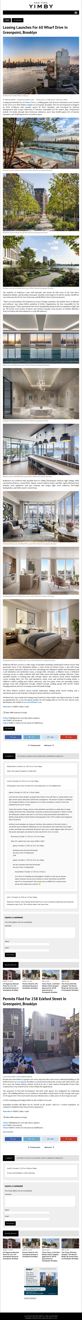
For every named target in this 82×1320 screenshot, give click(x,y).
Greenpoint (21, 1082)
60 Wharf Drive (29, 102)
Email (7, 948)
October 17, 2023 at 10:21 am (28, 860)
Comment (8, 926)
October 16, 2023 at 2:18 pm (24, 792)
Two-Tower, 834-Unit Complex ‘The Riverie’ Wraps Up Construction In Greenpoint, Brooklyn (70, 987)
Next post (48, 745)
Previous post (35, 745)
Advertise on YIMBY (61, 99)
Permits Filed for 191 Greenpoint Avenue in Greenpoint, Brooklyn (30, 986)
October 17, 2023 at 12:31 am (29, 836)
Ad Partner (9, 729)
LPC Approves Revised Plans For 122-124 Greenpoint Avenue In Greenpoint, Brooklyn (11, 987)
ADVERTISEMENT (30, 1298)
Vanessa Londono (10, 99)
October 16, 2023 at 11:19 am (23, 781)
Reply (40, 766)
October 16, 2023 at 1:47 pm (22, 897)
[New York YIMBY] (41, 5)
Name (7, 941)
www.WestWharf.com (32, 702)
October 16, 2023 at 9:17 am (27, 766)
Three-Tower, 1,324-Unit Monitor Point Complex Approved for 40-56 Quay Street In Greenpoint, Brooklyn (51, 988)
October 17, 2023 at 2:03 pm (35, 872)
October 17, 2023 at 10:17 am (28, 846)
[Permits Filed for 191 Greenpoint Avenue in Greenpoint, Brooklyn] (31, 978)
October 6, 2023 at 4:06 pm (22, 1168)
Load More (41, 1306)
